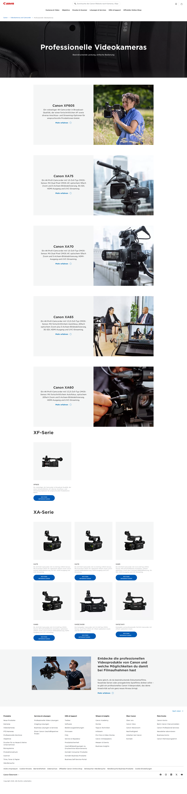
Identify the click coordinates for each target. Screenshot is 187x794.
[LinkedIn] (171, 775)
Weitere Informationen (44, 498)
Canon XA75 (63, 176)
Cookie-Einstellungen (143, 769)
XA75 (35, 564)
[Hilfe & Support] (122, 10)
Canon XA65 (63, 317)
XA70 (77, 564)
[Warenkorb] (182, 4)
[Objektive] (71, 10)
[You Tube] (182, 775)
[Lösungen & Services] (107, 10)
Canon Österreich (10, 775)
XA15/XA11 (120, 624)
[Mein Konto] (176, 4)
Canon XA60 (63, 387)
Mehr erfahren (62, 123)
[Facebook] (161, 775)
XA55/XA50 (80, 624)
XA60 (35, 624)
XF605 (36, 484)
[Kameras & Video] (60, 10)
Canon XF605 (63, 105)
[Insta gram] (166, 775)
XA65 (118, 564)
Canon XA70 (63, 246)
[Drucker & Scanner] (88, 10)
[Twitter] (176, 775)
